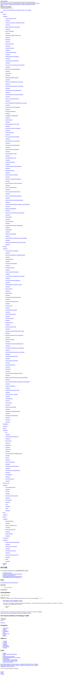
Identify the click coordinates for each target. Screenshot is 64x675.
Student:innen (8, 445)
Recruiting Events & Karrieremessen (13, 470)
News (7, 504)
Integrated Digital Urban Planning (12, 149)
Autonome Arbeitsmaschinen (11, 263)
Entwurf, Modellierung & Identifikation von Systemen (16, 102)
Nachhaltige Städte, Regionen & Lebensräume (15, 347)
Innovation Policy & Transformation (13, 140)
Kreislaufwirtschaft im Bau (11, 326)
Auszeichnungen (9, 474)
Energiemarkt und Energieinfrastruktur (13, 297)
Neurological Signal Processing (12, 356)
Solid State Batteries (9, 221)
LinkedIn (5, 641)
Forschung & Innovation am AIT (12, 554)
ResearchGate (5, 645)
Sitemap (4, 653)
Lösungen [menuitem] (5, 246)
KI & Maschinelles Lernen (11, 157)
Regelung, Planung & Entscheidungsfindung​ (14, 200)
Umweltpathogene (9, 398)
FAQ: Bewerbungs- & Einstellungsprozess (14, 453)
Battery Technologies (10, 31)
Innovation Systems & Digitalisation (13, 145)
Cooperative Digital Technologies (12, 60)
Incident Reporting (9, 533)
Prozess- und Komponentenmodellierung (14, 195)
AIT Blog (7, 491)
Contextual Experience (10, 267)
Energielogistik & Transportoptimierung (13, 90)
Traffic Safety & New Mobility (12, 394)
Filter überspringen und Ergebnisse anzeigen (9, 582)
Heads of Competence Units (11, 525)
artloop (7, 559)
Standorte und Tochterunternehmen (12, 542)
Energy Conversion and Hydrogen (12, 98)
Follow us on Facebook (26, 10)
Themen (4, 629)
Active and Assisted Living (11, 18)
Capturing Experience (10, 48)
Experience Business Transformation (13, 107)
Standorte (2, 673)
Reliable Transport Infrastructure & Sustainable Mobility (17, 377)
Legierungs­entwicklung (10, 162)
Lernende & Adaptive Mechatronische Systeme (15, 331)
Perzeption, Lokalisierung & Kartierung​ (13, 179)
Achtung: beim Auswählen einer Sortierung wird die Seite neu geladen (21, 598)
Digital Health (8, 73)
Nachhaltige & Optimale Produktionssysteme (14, 343)
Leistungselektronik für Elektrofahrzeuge (14, 166)
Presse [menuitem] (4, 512)
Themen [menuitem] (4, 14)
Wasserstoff (8, 419)
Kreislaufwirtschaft (9, 322)
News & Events (6, 633)
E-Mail (1, 672)
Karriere (4, 634)
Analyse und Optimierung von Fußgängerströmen (15, 255)
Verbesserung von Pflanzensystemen (13, 411)
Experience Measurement (11, 111)
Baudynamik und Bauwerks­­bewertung (13, 35)
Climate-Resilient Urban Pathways (12, 56)
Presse (4, 632)
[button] (1, 5)
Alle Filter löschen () (7, 572)
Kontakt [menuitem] (4, 516)
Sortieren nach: (3, 598)
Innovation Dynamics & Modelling (12, 136)
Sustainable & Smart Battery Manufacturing (14, 225)
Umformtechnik (9, 229)
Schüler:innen (8, 449)
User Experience (9, 402)
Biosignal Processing (10, 43)
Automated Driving (9, 259)
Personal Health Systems (10, 364)
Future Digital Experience (11, 314)
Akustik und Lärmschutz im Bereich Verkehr (13, 573)
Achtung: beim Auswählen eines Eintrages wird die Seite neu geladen (23, 611)
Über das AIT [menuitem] (5, 538)
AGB (4, 655)
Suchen (2, 570)
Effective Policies (9, 288)
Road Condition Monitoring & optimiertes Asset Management (18, 204)
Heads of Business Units (10, 529)
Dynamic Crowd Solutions (9, 575)
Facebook (5, 643)
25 (38, 611)
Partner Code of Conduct (8, 662)
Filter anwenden (4, 589)
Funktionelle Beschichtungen (11, 309)
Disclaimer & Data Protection (9, 656)
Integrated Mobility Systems (11, 153)
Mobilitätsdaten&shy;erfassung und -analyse (13, 576)
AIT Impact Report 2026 (10, 487)
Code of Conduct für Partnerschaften (10, 660)
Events (7, 508)
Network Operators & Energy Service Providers (15, 352)
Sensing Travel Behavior (10, 385)
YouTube (5, 642)
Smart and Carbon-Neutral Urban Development (15, 212)
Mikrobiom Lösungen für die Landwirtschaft (14, 335)
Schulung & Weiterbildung (11, 208)
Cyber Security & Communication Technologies (15, 64)
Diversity (7, 457)
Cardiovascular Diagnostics (11, 52)
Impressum (2, 622)
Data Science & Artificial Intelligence (13, 69)
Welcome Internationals (10, 462)
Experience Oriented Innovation (12, 301)
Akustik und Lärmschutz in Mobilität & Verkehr (15, 22)
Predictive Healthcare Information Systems (14, 373)
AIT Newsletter (9, 500)
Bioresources (8, 39)
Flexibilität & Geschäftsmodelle (12, 115)
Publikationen (5, 631)
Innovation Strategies (10, 318)
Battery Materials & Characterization (13, 26)
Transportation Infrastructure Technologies (12, 577)
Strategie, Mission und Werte (11, 546)
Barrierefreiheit (6, 658)
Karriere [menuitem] (4, 428)
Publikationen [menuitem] (5, 423)
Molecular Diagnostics (10, 170)
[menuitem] (33, 16)
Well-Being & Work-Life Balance (12, 466)
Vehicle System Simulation (11, 233)
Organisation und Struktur (11, 550)
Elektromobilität (9, 293)
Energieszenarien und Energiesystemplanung (14, 94)
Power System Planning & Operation (13, 191)
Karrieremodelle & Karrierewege (12, 436)
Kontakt (4, 635)
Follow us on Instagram (17, 10)
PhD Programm (9, 440)
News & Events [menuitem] (6, 483)
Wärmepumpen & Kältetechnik (12, 415)
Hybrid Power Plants (10, 132)
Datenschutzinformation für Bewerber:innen (11, 657)
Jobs (6, 432)
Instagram (5, 644)
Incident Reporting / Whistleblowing (10, 659)
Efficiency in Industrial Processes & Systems (14, 81)
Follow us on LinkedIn (7, 10)
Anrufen (2, 671)
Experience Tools (9, 305)
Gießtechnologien (9, 119)
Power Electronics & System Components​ (14, 183)
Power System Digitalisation (11, 187)
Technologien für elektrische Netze (12, 390)
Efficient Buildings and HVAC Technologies (14, 86)
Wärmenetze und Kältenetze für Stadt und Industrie (16, 242)
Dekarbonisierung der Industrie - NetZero (14, 284)
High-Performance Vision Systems (12, 124)
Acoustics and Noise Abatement (12, 250)
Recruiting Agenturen (10, 478)
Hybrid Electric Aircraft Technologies (13, 128)
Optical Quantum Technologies (12, 174)
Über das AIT (5, 627)
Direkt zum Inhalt (3, 1)
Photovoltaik (8, 369)
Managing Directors (9, 521)
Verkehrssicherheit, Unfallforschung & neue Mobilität (16, 238)
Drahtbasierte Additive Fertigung (12, 77)
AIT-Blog (5, 647)
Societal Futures (9, 217)
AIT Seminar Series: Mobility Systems (12, 600)
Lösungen (5, 630)
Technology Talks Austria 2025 (12, 495)
